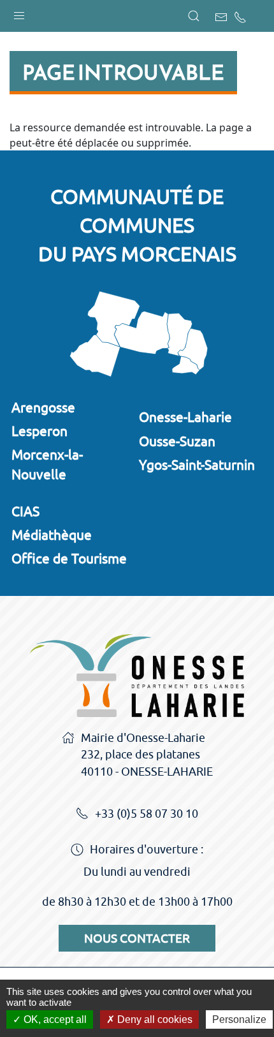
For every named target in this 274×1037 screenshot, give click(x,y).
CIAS (25, 511)
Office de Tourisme (69, 558)
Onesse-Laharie (185, 416)
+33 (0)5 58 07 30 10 (146, 813)
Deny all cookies (153, 1019)
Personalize (239, 1019)
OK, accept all (54, 1019)
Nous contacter (137, 938)
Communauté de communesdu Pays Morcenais (137, 225)
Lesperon (39, 431)
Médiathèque (51, 534)
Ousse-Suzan (177, 441)
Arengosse (43, 407)
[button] (19, 12)
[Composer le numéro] (240, 17)
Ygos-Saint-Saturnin (197, 464)
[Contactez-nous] (221, 17)
